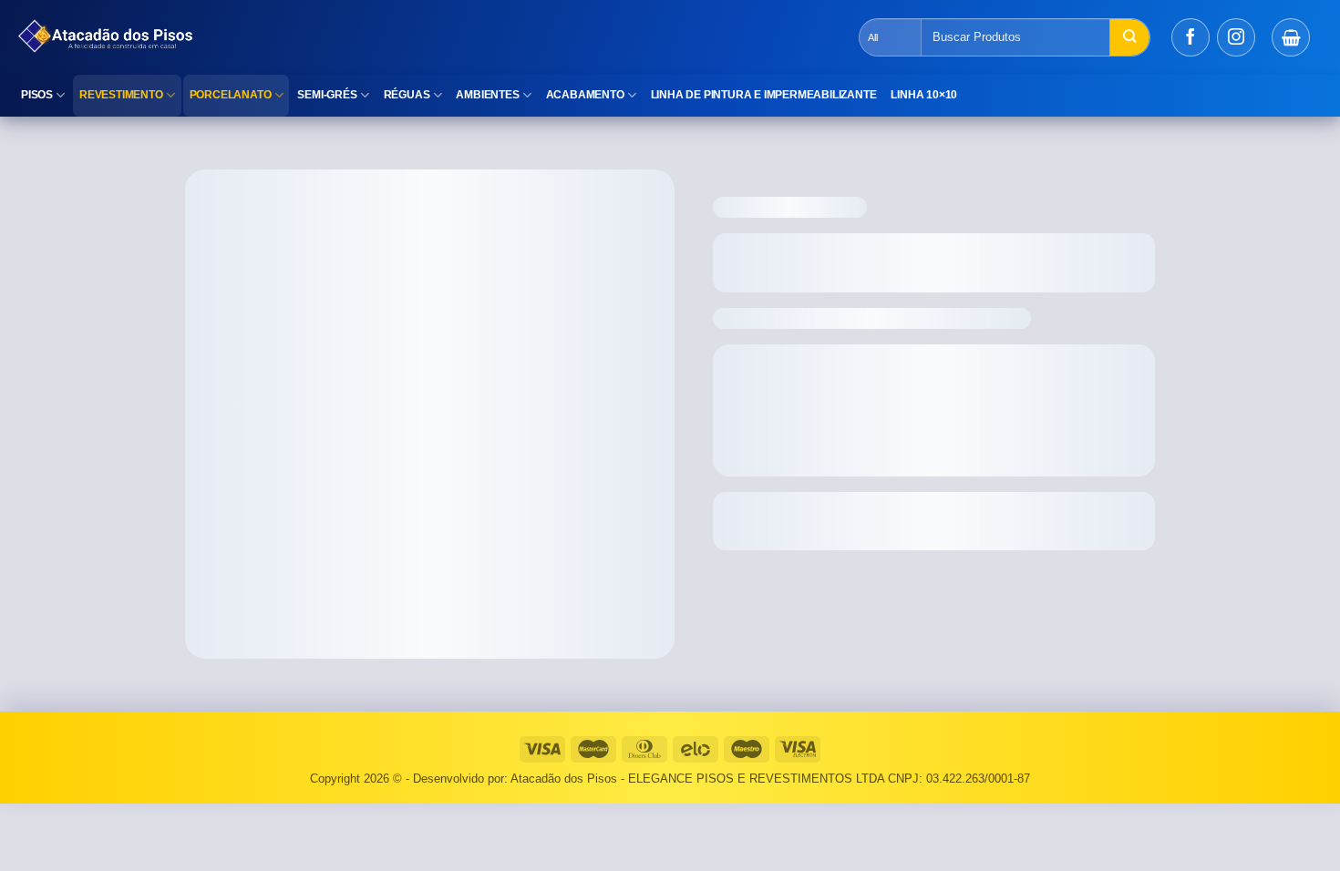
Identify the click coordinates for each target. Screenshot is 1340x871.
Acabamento (585, 94)
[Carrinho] (1291, 37)
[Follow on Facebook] (1190, 37)
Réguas (407, 94)
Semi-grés (326, 94)
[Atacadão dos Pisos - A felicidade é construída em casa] (333, 37)
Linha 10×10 (924, 94)
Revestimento (121, 94)
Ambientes (487, 94)
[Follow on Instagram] (1236, 37)
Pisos (37, 94)
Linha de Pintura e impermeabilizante (764, 94)
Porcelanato (231, 94)
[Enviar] (1129, 37)
